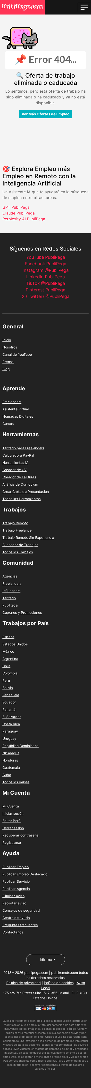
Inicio (6, 340)
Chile (6, 666)
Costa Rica (11, 724)
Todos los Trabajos (17, 552)
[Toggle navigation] (84, 7)
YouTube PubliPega (45, 257)
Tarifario (9, 598)
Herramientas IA (15, 462)
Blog (6, 369)
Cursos (8, 424)
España (8, 637)
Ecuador (9, 702)
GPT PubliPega (16, 207)
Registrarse (11, 842)
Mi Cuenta (10, 806)
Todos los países (15, 782)
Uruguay (9, 738)
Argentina (10, 659)
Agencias (9, 576)
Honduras (10, 760)
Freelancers (11, 402)
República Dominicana (20, 746)
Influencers (11, 591)
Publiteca (10, 605)
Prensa (8, 362)
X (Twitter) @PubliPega (45, 296)
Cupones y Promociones (22, 612)
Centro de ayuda (16, 918)
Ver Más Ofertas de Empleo (45, 114)
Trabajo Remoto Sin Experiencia (28, 537)
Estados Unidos (15, 644)
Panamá (9, 709)
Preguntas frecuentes (20, 925)
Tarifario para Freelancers (23, 448)
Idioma (46, 959)
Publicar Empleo (15, 867)
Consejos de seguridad (21, 910)
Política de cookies (59, 983)
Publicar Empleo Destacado (24, 874)
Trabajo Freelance (17, 530)
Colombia (10, 673)
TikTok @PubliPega (45, 283)
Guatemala (11, 767)
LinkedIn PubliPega (45, 276)
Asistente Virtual (15, 409)
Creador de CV (14, 470)
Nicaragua (10, 753)
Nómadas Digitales (17, 416)
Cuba (6, 775)
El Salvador (11, 717)
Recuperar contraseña (20, 835)
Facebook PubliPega (45, 263)
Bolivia (7, 688)
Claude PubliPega (18, 213)
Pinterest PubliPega (45, 289)
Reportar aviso (14, 903)
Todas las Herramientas (21, 499)
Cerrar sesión (13, 828)
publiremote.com (64, 972)
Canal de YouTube (17, 354)
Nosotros (9, 347)
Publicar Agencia (16, 889)
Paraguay (10, 731)
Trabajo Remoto (15, 523)
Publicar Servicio (16, 881)
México (8, 651)
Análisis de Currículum (20, 484)
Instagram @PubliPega (46, 270)
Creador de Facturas (19, 477)
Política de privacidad (23, 983)
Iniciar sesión (13, 813)
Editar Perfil (11, 821)
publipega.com (36, 972)
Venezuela (10, 695)
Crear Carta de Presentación (25, 491)
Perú (6, 680)
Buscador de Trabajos (20, 545)
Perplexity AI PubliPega (23, 218)
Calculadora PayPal (18, 455)
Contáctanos (12, 932)
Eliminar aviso (13, 896)
